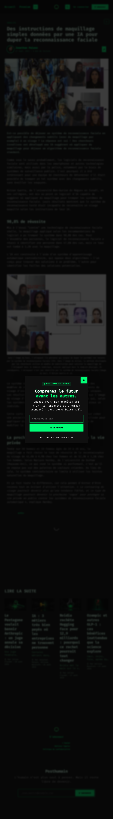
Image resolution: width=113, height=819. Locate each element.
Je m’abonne (56, 428)
